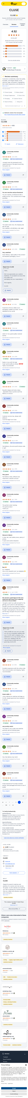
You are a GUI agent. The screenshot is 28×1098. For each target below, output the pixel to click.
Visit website (13, 873)
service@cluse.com (10, 863)
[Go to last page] (13, 805)
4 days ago (14, 751)
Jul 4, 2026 (14, 664)
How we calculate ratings (14, 60)
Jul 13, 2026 (14, 186)
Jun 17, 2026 (15, 592)
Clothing (5, 959)
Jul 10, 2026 (14, 386)
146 (6, 805)
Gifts (4, 977)
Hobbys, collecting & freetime (9, 1001)
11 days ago (14, 328)
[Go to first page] (2, 802)
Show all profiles (13, 908)
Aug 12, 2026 (15, 440)
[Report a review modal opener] (23, 175)
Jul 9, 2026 (14, 304)
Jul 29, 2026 (14, 410)
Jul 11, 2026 (14, 688)
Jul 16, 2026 (14, 356)
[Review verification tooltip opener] (17, 15)
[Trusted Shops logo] (14, 3)
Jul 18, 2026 (14, 156)
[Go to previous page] (6, 802)
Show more (8, 868)
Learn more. (6, 920)
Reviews (14, 24)
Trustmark (5, 1057)
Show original (5, 169)
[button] (3, 3)
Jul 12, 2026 (14, 778)
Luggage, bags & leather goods (15, 959)
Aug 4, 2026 (14, 561)
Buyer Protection (7, 1059)
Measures (4, 815)
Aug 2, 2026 (14, 469)
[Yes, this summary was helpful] (22, 106)
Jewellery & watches (8, 897)
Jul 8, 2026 (14, 219)
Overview (5, 24)
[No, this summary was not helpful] (24, 106)
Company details (22, 24)
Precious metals (6, 999)
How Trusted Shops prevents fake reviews (14, 114)
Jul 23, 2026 (14, 249)
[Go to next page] (9, 805)
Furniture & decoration (12, 977)
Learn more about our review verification (14, 837)
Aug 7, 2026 (14, 499)
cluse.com (7, 861)
